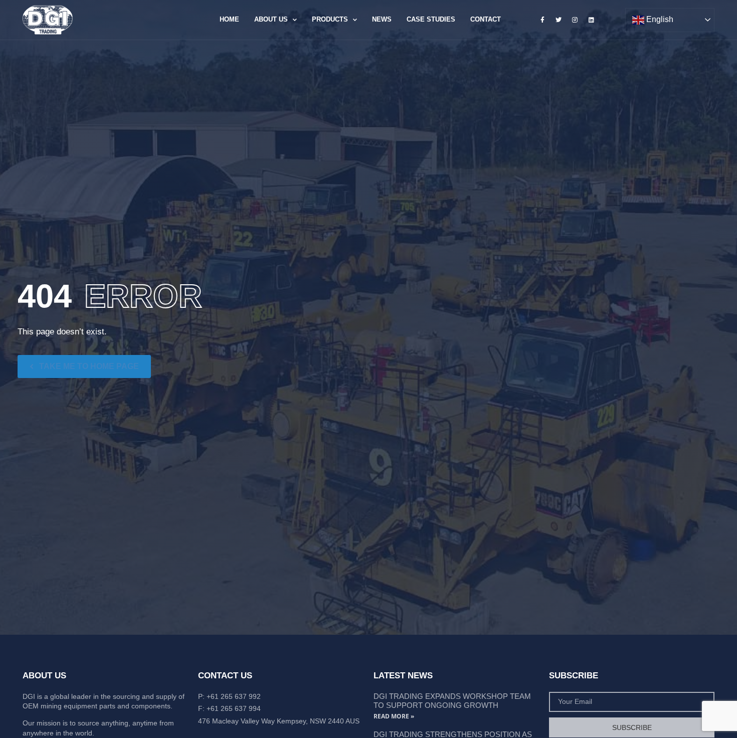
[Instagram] (575, 19)
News (382, 19)
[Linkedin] (591, 19)
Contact (485, 19)
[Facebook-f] (542, 19)
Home (229, 19)
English (658, 19)
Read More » (394, 716)
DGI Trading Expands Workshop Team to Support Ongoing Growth (452, 700)
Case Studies (431, 19)
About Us (271, 19)
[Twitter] (558, 19)
